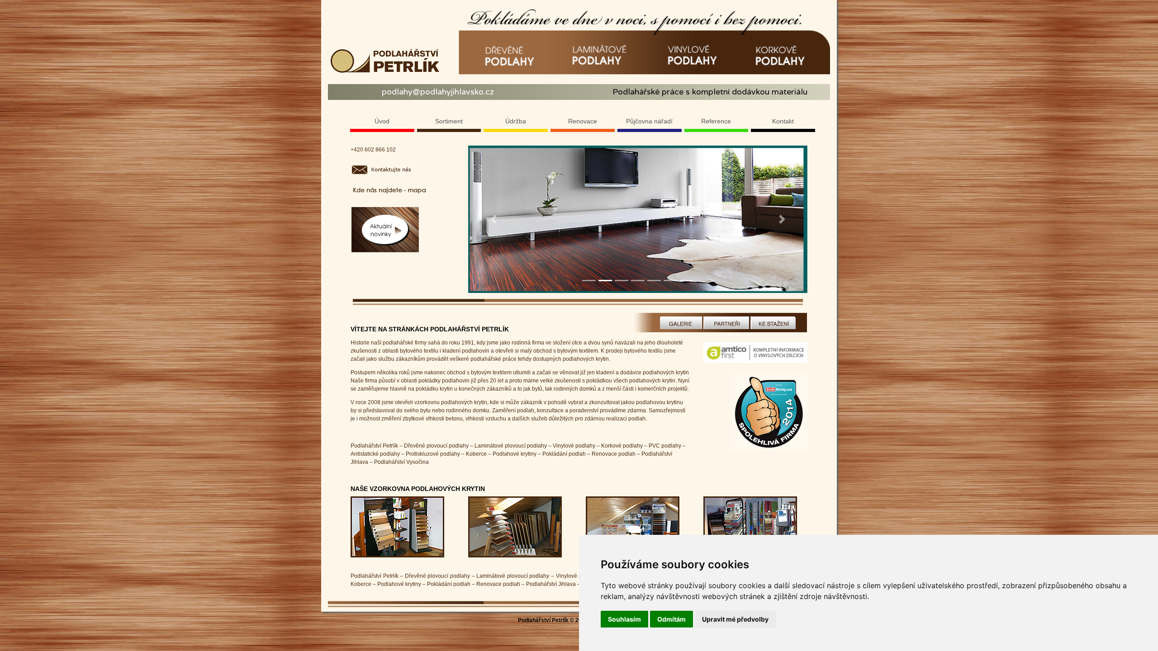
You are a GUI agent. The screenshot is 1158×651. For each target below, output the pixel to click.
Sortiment (449, 121)
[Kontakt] (389, 190)
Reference (716, 121)
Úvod (382, 121)
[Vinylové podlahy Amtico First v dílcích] (755, 357)
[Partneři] (726, 322)
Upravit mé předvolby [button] (735, 619)
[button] (493, 219)
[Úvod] (769, 412)
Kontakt (783, 121)
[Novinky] (385, 229)
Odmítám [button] (671, 619)
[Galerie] (680, 322)
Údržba (515, 121)
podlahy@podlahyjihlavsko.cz (438, 91)
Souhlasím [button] (624, 619)
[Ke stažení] (773, 322)
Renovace (582, 121)
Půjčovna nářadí (649, 121)
